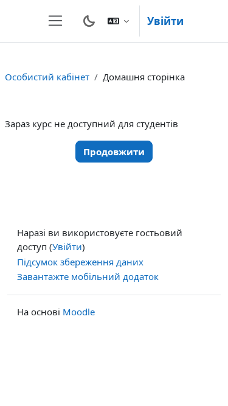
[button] (118, 21)
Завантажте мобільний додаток (88, 276)
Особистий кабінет (47, 77)
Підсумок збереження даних (80, 262)
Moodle (79, 312)
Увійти (165, 21)
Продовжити (114, 151)
